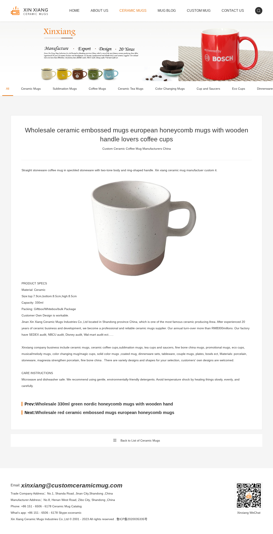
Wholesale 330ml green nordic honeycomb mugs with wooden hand (104, 404)
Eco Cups (238, 88)
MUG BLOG (167, 10)
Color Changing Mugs (170, 88)
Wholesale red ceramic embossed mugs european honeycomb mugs (104, 412)
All (7, 88)
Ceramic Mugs (31, 88)
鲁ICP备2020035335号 (131, 519)
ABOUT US (99, 10)
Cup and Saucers (208, 88)
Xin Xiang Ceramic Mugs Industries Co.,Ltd (40, 519)
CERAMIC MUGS (133, 10)
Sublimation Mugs (65, 88)
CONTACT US (233, 10)
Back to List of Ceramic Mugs (140, 440)
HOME (74, 10)
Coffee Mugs (97, 88)
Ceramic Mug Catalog (67, 506)
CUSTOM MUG (199, 10)
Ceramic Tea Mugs (130, 88)
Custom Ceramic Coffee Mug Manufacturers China (136, 148)
